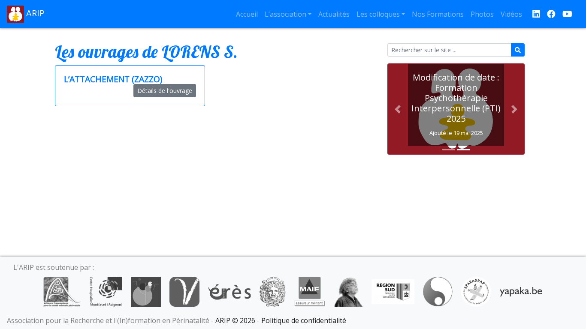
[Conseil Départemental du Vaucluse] (184, 291)
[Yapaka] (521, 291)
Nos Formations (438, 14)
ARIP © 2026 (235, 320)
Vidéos (511, 14)
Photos (482, 14)
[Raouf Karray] (348, 291)
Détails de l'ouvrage (164, 91)
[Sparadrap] (476, 291)
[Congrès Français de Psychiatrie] (146, 291)
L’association (285, 14)
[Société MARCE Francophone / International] (438, 291)
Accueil (247, 14)
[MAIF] (309, 291)
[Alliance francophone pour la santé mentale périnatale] (62, 291)
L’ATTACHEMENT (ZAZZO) (113, 79)
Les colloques (378, 14)
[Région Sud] (393, 291)
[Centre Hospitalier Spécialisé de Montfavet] (106, 291)
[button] (397, 109)
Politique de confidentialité (303, 320)
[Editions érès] (229, 291)
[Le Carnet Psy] (272, 291)
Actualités (334, 14)
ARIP (34, 13)
